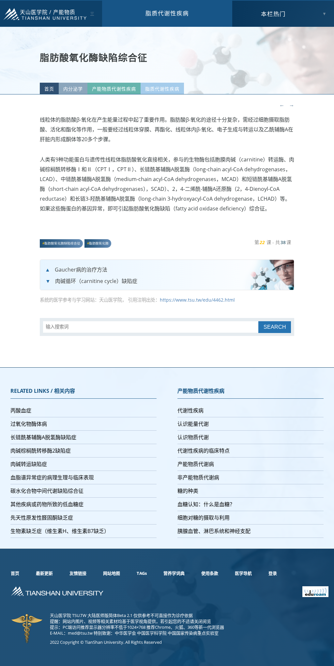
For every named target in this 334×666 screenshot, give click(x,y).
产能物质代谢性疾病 (114, 89)
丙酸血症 (20, 410)
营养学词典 (174, 573)
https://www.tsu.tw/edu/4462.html (197, 300)
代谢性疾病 (190, 410)
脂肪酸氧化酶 (99, 243)
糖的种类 (187, 490)
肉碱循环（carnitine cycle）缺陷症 (96, 281)
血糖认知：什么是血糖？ (206, 504)
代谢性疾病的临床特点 (203, 450)
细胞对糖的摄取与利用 (203, 517)
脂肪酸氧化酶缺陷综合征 (62, 243)
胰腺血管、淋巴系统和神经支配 (213, 531)
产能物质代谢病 (195, 464)
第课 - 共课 (272, 242)
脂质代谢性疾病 (167, 13)
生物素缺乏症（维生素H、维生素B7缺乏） (59, 531)
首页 (49, 89)
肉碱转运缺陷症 (28, 464)
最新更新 (44, 573)
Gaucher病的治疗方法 (81, 269)
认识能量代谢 (193, 423)
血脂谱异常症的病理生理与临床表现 (52, 477)
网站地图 (111, 573)
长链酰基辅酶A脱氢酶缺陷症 (43, 437)
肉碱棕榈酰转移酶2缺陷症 (40, 450)
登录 (272, 573)
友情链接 (77, 573)
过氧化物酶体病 (28, 423)
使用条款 (209, 573)
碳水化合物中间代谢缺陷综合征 (47, 490)
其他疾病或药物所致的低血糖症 (47, 504)
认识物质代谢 (193, 437)
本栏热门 (273, 14)
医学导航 (243, 573)
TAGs (142, 573)
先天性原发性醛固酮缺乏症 (41, 517)
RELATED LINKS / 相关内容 (42, 390)
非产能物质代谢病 (198, 477)
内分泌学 (73, 89)
